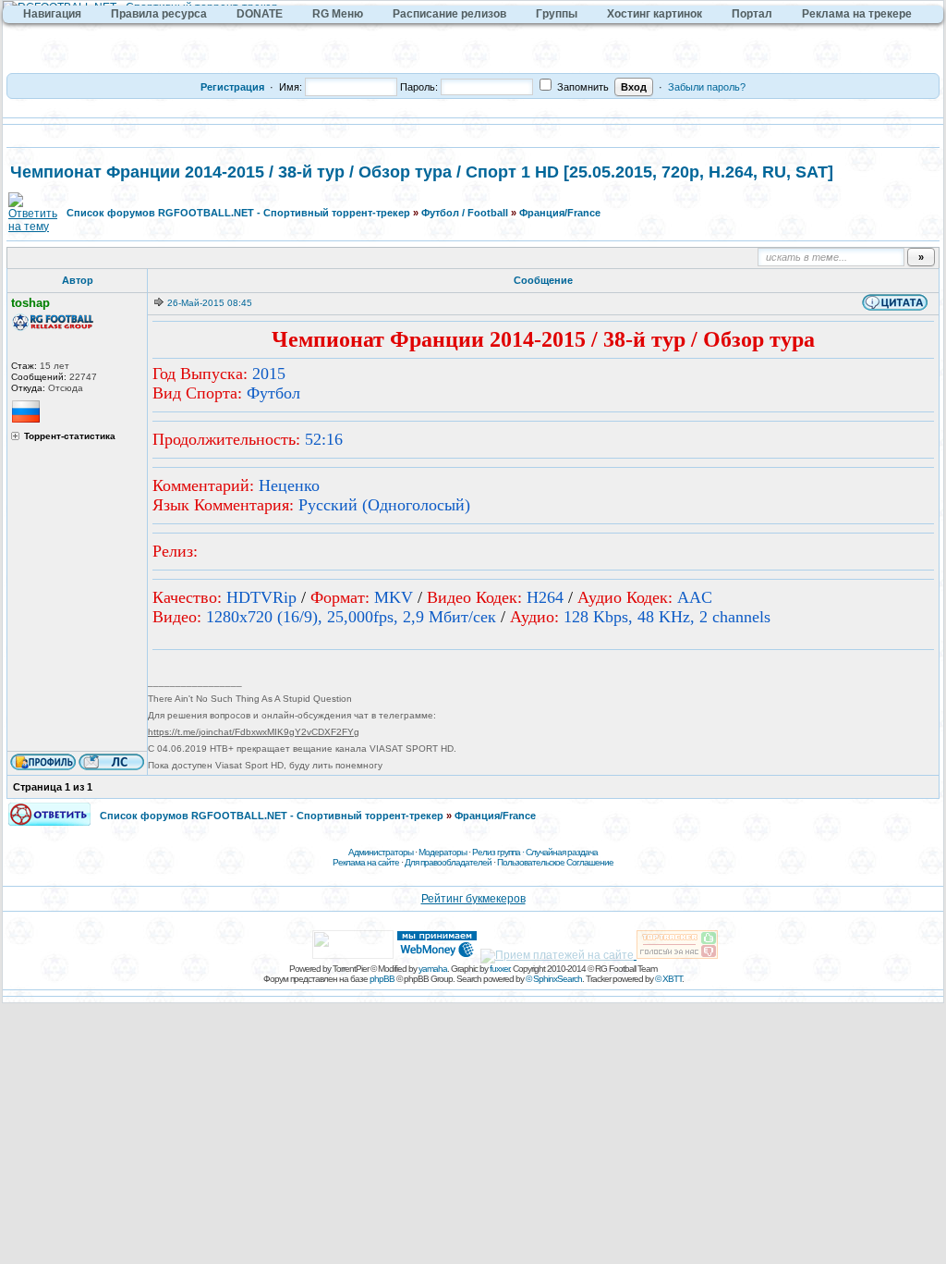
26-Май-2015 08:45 (209, 303)
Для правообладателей (448, 862)
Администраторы (380, 852)
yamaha (432, 968)
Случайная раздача (562, 852)
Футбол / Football (464, 212)
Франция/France (559, 212)
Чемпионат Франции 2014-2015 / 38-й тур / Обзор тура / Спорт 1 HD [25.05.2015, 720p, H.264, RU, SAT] (421, 172)
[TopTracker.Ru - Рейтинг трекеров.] (677, 955)
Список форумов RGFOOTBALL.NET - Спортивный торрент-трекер (238, 212)
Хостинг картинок (654, 13)
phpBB (382, 979)
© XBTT (668, 979)
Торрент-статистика (69, 436)
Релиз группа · (499, 852)
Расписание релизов (449, 13)
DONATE (259, 13)
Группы (556, 13)
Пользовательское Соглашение (555, 862)
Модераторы (442, 852)
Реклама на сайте (366, 862)
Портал (752, 13)
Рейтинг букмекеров (473, 898)
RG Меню (337, 13)
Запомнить (581, 86)
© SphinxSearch (554, 979)
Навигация (52, 13)
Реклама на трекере (857, 13)
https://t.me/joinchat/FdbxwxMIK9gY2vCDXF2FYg (253, 732)
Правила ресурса (159, 13)
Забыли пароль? (707, 86)
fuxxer (499, 968)
